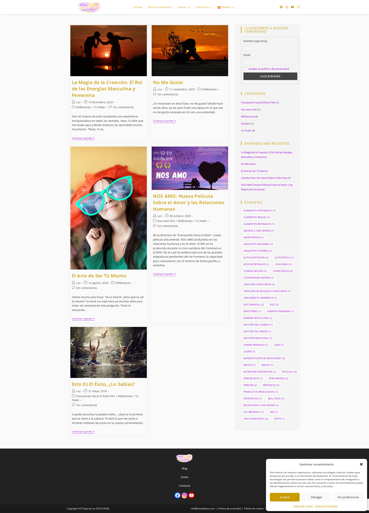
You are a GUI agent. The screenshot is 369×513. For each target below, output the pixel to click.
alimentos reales (257, 217)
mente (250, 365)
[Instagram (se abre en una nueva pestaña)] (286, 7)
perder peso (253, 378)
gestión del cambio (258, 324)
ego (274, 304)
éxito (279, 418)
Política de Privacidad (326, 506)
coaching (283, 264)
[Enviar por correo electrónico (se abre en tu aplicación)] (298, 7)
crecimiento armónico (260, 297)
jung (279, 344)
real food (276, 398)
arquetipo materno (258, 244)
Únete (184, 477)
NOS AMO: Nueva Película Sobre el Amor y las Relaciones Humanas (188, 202)
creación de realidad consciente (267, 291)
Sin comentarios (123, 107)
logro (249, 351)
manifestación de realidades (264, 358)
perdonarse (278, 378)
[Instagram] (184, 495)
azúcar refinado (256, 264)
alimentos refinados (259, 224)
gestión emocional (258, 338)
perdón (250, 385)
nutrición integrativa (260, 371)
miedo (267, 365)
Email (246, 55)
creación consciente (259, 284)
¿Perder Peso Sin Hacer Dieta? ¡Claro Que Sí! (266, 178)
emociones (252, 311)
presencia (271, 385)
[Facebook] (178, 495)
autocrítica (284, 257)
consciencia (283, 271)
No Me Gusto (168, 82)
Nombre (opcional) (255, 41)
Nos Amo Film (166, 221)
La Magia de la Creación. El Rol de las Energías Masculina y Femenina (107, 88)
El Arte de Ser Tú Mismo (99, 275)
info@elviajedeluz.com (203, 508)
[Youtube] (191, 495)
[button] (361, 464)
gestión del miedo (257, 331)
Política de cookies (303, 506)
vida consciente (256, 418)
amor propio (253, 237)
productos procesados (261, 391)
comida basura (255, 271)
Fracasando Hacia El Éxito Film (95, 396)
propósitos (253, 398)
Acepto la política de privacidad (268, 69)
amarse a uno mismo (259, 230)
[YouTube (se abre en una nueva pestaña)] (292, 7)
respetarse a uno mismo (261, 405)
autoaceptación (256, 257)
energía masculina (258, 318)
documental (254, 304)
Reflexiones (83, 107)
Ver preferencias (348, 497)
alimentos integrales (260, 210)
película (289, 371)
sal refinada (254, 412)
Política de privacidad (229, 508)
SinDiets (245, 123)
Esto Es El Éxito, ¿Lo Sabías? (103, 384)
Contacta (184, 485)
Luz (78, 102)
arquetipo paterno (258, 250)
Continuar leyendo (83, 138)
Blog (184, 468)
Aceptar (285, 497)
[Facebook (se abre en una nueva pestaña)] (281, 7)
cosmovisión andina (259, 277)
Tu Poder (99, 107)
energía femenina (280, 311)
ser (274, 412)
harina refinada (256, 344)
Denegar (316, 497)
